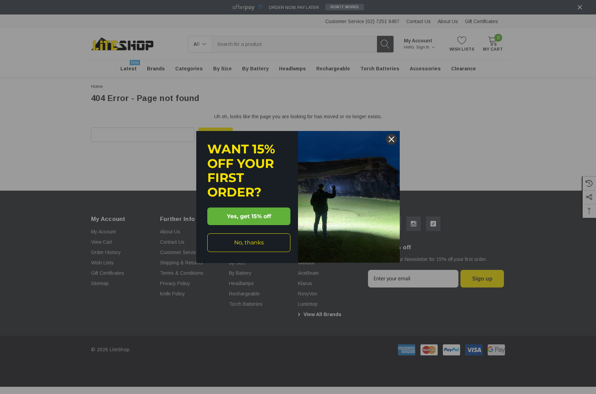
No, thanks (249, 242)
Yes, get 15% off (249, 216)
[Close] (391, 139)
